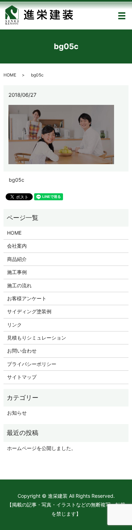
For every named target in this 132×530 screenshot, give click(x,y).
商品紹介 (17, 259)
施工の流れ (19, 285)
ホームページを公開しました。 (41, 448)
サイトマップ (22, 377)
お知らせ (17, 413)
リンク (14, 325)
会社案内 (17, 246)
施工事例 (17, 272)
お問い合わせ (22, 351)
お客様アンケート (26, 298)
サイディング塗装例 (29, 311)
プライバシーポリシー (31, 364)
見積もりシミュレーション (36, 338)
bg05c (16, 180)
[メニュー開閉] (121, 15)
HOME (10, 75)
